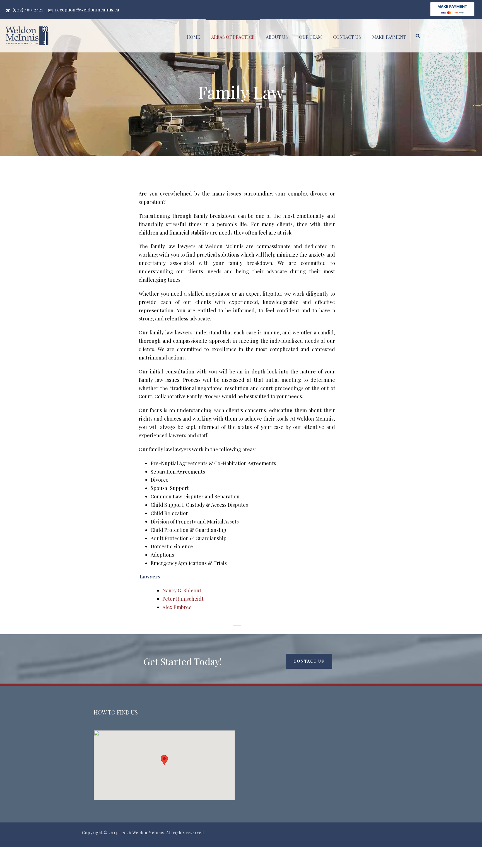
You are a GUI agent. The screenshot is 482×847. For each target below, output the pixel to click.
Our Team (310, 37)
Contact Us (347, 37)
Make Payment (389, 37)
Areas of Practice (233, 37)
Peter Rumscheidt (183, 598)
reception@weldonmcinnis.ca (87, 9)
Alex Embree (177, 607)
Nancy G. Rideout (181, 590)
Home (193, 37)
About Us (277, 37)
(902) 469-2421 (28, 9)
